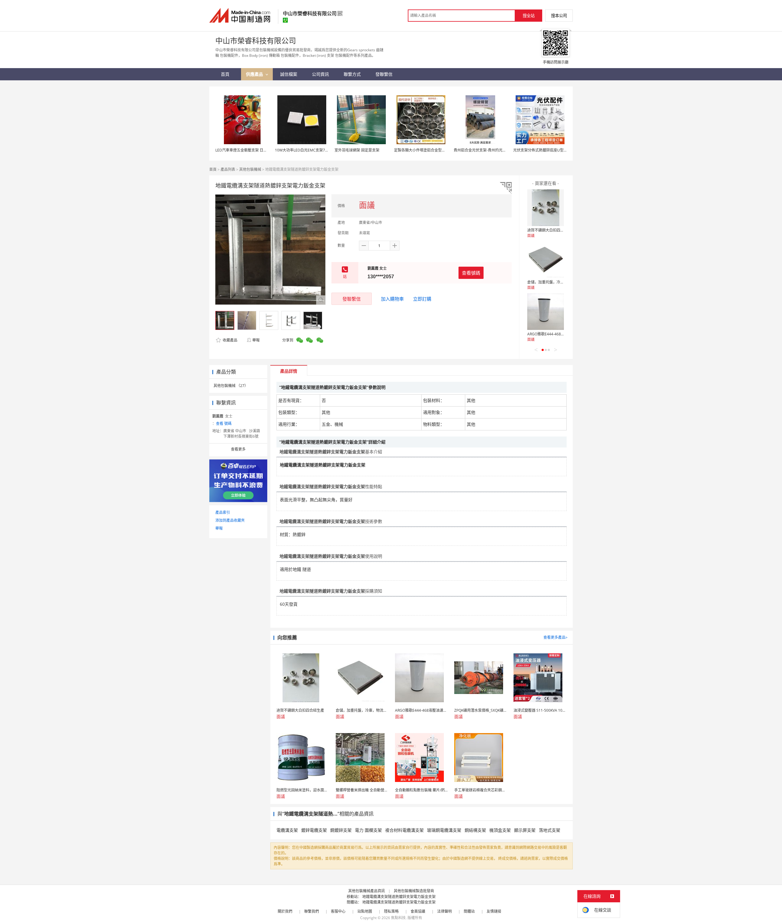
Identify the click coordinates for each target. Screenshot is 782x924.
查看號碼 (471, 273)
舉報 (256, 340)
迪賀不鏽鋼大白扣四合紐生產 (551, 230)
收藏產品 (229, 340)
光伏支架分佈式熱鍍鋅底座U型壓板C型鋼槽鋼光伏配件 (558, 150)
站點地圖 (364, 911)
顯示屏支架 (524, 830)
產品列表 (228, 169)
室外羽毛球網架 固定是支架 (356, 150)
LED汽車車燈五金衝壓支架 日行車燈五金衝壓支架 (255, 150)
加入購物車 (392, 299)
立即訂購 (422, 299)
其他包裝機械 (250, 169)
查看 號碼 (224, 423)
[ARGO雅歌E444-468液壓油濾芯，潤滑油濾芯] (545, 311)
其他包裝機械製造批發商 (414, 890)
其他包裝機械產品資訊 (366, 890)
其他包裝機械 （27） (231, 385)
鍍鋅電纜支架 (314, 830)
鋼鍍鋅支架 (341, 830)
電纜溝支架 (287, 830)
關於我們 (285, 911)
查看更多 (238, 449)
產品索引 (222, 512)
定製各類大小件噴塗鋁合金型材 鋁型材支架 (429, 150)
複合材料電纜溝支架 (404, 830)
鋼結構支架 (475, 830)
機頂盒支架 (500, 830)
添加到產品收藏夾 (230, 520)
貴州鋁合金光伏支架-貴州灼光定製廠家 (485, 150)
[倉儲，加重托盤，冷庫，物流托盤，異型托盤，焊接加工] (545, 259)
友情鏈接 (494, 911)
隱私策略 (391, 911)
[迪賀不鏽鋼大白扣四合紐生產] (545, 207)
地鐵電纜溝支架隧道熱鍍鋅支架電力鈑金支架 (399, 896)
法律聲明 (444, 911)
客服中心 (338, 911)
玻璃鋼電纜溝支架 (444, 830)
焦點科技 (398, 917)
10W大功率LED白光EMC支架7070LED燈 (308, 150)
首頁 (213, 169)
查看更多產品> (555, 637)
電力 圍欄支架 (368, 830)
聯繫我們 (311, 911)
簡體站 (469, 911)
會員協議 (418, 911)
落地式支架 (549, 830)
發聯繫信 (351, 299)
